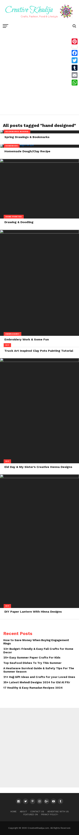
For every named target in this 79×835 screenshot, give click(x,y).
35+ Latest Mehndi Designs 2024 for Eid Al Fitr (36, 682)
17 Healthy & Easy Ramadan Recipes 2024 (33, 687)
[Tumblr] (74, 67)
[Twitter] (74, 60)
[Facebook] (74, 53)
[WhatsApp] (74, 82)
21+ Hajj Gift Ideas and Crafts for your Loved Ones (39, 677)
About (23, 811)
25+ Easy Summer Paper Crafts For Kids (31, 657)
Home (13, 811)
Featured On (30, 814)
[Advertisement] (39, 71)
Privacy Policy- (49, 814)
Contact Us (37, 811)
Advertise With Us (58, 811)
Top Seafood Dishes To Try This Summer (32, 663)
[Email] (74, 75)
